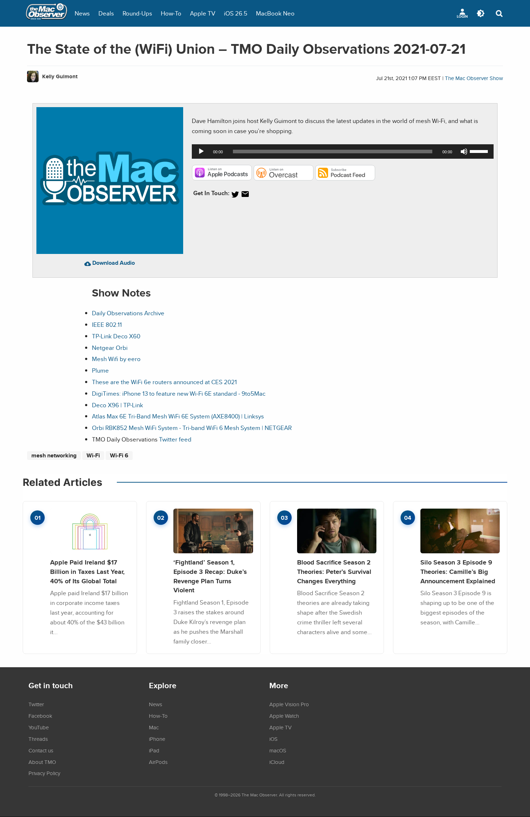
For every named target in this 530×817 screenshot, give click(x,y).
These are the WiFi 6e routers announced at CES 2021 (164, 381)
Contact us (40, 750)
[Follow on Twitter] (235, 194)
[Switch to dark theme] (480, 13)
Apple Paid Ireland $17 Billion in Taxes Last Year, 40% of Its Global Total (87, 571)
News (82, 13)
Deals (106, 13)
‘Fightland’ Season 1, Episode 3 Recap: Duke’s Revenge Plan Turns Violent (210, 576)
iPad (154, 750)
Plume (100, 370)
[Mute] (464, 151)
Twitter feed (175, 439)
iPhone (157, 739)
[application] (343, 151)
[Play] (201, 151)
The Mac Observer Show (474, 78)
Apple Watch (284, 716)
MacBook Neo (275, 13)
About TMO (42, 762)
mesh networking (53, 455)
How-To (171, 13)
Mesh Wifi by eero (116, 358)
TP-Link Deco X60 (116, 336)
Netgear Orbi (110, 347)
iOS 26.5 (235, 13)
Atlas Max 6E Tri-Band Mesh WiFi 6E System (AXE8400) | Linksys (178, 416)
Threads (38, 739)
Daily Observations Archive (128, 312)
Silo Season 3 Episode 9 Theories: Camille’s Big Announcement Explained (457, 571)
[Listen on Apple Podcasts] (222, 178)
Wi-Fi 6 (119, 455)
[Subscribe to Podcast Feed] (345, 178)
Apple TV (202, 13)
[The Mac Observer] (46, 13)
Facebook (40, 716)
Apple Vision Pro (289, 704)
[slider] (480, 150)
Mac (154, 727)
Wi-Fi (93, 455)
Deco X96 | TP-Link (117, 404)
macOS (277, 750)
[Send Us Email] (245, 194)
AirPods (158, 762)
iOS (273, 739)
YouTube (38, 727)
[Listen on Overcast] (283, 178)
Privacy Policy (44, 773)
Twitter (36, 704)
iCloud (276, 762)
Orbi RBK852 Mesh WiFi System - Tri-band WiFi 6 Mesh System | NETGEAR (192, 427)
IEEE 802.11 (107, 324)
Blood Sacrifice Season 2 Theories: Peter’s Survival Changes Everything (334, 571)
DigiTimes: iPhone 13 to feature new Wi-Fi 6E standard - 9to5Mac (178, 393)
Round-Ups (137, 13)
